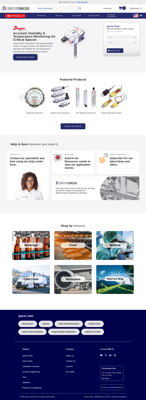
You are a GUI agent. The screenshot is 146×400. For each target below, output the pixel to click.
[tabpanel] (73, 45)
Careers (69, 366)
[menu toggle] (9, 15)
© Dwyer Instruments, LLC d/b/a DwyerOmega (37, 397)
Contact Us (107, 8)
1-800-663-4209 (82, 2)
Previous (22, 97)
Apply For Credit (92, 332)
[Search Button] (80, 8)
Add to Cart (115, 50)
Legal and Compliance (119, 397)
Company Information (111, 15)
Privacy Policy (89, 397)
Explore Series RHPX (25, 57)
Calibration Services (30, 366)
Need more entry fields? (115, 31)
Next (124, 97)
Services (59, 15)
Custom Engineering (31, 372)
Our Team (70, 372)
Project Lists (94, 324)
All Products (16, 16)
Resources (41, 15)
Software (26, 382)
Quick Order (27, 356)
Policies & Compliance (31, 388)
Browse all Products (73, 126)
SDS (24, 377)
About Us (70, 356)
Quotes (46, 324)
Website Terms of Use (102, 397)
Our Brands (76, 15)
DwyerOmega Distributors (64, 332)
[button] (138, 15)
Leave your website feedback (112, 387)
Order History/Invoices (68, 324)
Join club (105, 378)
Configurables (94, 15)
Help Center (27, 361)
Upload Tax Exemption (32, 332)
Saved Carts (27, 324)
